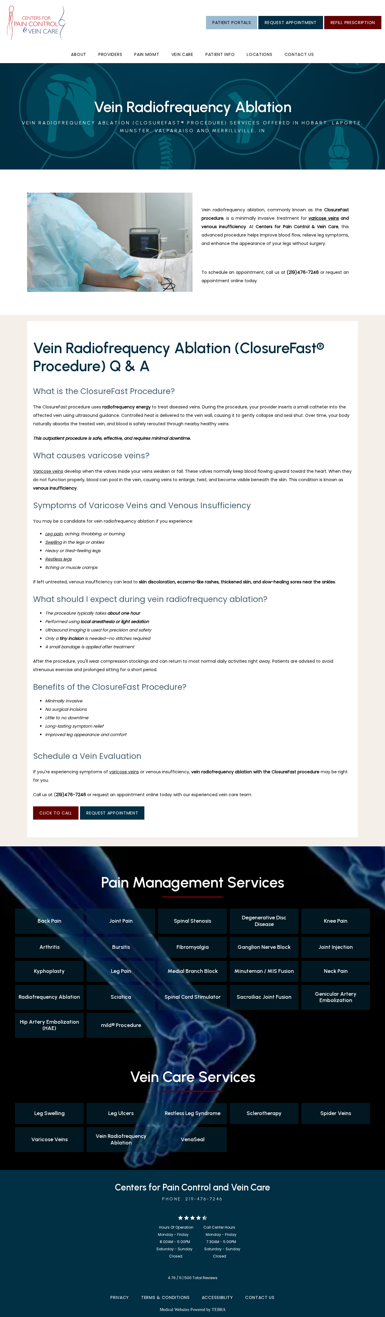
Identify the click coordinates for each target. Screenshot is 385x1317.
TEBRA (219, 1309)
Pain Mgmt (146, 54)
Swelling (53, 542)
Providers (110, 54)
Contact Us (260, 1297)
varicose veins (324, 218)
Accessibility (217, 1297)
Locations (259, 54)
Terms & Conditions (165, 1297)
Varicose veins (48, 471)
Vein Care (182, 54)
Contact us (299, 54)
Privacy (119, 1297)
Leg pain (54, 534)
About (78, 54)
